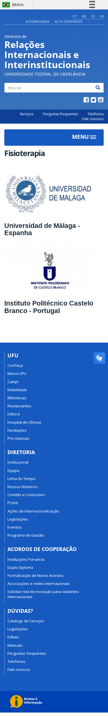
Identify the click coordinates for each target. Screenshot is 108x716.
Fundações (17, 430)
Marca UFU (16, 373)
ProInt (12, 502)
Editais (13, 637)
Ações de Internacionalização (33, 511)
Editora (13, 413)
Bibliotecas (16, 397)
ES (93, 16)
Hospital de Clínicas (24, 422)
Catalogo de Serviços (25, 620)
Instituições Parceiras (26, 559)
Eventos (14, 527)
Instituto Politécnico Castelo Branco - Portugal (48, 307)
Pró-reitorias (18, 438)
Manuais (15, 645)
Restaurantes (19, 405)
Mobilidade (17, 389)
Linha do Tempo (21, 478)
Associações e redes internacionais (38, 583)
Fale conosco (93, 118)
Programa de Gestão (25, 535)
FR (102, 16)
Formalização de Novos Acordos (35, 575)
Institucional (18, 462)
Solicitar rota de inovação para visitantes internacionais (43, 594)
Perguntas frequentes (60, 114)
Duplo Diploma (20, 567)
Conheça (15, 365)
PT (75, 16)
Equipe (13, 470)
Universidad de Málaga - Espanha (42, 229)
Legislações (17, 519)
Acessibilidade (38, 21)
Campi (12, 381)
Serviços (26, 114)
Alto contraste (68, 21)
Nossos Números (22, 486)
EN (84, 16)
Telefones (96, 114)
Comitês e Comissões (26, 494)
